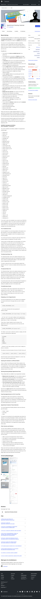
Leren (22, 573)
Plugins (12, 577)
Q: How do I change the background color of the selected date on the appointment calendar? (10, 538)
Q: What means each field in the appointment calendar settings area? (7, 519)
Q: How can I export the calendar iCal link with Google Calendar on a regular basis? (8, 542)
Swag (32, 578)
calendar (38, 57)
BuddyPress (3, 587)
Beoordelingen (9, 31)
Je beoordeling (31, 78)
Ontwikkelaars (23, 577)
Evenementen (33, 575)
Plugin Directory (3, 4)
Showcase (13, 573)
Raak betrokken (34, 573)
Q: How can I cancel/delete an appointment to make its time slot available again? (9, 527)
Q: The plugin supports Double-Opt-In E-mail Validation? (11, 545)
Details (3, 31)
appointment (38, 49)
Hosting (2, 577)
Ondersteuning (37, 31)
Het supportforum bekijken (33, 90)
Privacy (2, 578)
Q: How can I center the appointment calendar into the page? (8, 523)
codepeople (11, 26)
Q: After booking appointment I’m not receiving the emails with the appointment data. (9, 549)
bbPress (3, 585)
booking (38, 53)
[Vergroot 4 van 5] (7, 483)
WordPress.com (4, 582)
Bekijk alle (38, 78)
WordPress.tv (24, 578)
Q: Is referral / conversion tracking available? (9, 552)
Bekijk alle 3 (38, 47)
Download (37, 26)
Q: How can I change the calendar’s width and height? (11, 530)
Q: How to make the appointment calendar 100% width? (11, 555)
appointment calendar (37, 51)
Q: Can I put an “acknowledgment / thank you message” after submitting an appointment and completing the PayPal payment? (9, 534)
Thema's (12, 575)
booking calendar (37, 55)
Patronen (12, 578)
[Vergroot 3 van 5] (7, 480)
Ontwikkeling (22, 31)
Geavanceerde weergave (33, 60)
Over (2, 573)
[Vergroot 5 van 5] (16, 458)
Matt (2, 583)
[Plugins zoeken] (12, 8)
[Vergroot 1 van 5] (7, 458)
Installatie (16, 31)
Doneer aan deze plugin (32, 99)
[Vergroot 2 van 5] (7, 475)
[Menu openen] (39, 1)
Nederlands (5, 591)
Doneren (33, 577)
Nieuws (2, 575)
